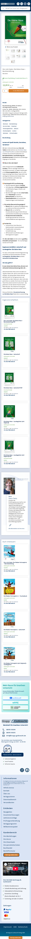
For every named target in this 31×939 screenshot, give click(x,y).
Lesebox (14, 131)
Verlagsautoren (9, 797)
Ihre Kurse (7, 839)
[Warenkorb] (25, 3)
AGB (8, 782)
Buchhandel (7, 848)
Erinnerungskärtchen (8, 128)
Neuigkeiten (7, 812)
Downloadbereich (9, 800)
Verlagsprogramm (10, 824)
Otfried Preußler (13, 133)
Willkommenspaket (10, 827)
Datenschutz (23, 927)
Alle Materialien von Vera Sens (16, 528)
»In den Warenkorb (9, 329)
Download (14, 126)
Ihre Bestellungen (9, 836)
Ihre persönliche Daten (11, 845)
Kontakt (6, 791)
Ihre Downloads (9, 842)
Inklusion (16, 128)
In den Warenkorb (18, 91)
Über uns (6, 794)
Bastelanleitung (13, 124)
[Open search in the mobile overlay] (15, 8)
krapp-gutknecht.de (8, 116)
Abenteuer (5, 124)
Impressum (7, 927)
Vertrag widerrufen (11, 855)
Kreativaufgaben (7, 131)
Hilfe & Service (8, 788)
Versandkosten (20, 87)
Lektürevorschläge (10, 818)
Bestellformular (9, 851)
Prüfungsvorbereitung (11, 821)
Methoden (5, 133)
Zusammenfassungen (11, 815)
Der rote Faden (6, 126)
